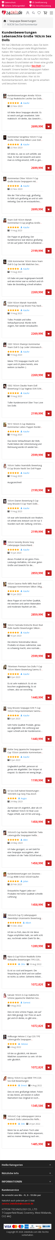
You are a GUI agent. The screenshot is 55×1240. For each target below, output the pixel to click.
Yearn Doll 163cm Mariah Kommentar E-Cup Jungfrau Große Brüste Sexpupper (23, 222)
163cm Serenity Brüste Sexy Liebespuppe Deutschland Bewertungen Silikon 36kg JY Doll (23, 545)
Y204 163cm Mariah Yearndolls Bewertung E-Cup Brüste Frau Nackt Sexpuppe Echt (24, 305)
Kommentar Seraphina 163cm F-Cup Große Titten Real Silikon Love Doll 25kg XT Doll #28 (24, 139)
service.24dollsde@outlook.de (17, 1203)
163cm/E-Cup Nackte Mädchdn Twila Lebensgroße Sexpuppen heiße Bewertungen (25, 835)
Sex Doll (36, 66)
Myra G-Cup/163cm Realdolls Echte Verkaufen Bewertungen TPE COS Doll (24, 959)
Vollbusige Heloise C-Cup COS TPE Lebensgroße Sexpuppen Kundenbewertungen (23, 1039)
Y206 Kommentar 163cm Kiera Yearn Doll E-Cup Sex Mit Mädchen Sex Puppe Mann (25, 264)
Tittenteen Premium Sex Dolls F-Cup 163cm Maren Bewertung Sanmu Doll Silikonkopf (25, 669)
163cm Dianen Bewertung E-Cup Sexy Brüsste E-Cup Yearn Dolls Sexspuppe (22, 503)
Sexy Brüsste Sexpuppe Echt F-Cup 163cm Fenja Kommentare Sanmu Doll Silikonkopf (23, 710)
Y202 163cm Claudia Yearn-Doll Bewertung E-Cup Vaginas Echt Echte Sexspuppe (25, 388)
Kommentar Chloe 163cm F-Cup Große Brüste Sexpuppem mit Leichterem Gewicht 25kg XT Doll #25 (25, 181)
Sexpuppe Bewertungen (22, 21)
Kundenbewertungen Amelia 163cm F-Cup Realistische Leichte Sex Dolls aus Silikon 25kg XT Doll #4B (24, 98)
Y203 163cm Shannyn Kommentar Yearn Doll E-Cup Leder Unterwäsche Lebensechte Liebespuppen (25, 347)
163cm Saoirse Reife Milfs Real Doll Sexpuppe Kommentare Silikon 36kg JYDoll (24, 586)
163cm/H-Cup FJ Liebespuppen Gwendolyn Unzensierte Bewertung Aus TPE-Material (24, 918)
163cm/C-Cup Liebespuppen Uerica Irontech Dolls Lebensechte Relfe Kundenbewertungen (24, 1119)
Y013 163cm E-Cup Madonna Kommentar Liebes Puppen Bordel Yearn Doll (23, 427)
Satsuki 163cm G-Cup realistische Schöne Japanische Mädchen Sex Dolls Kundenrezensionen (23, 998)
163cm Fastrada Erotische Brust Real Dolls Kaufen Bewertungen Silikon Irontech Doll (25, 628)
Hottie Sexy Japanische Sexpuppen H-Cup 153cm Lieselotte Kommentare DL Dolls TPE (25, 752)
